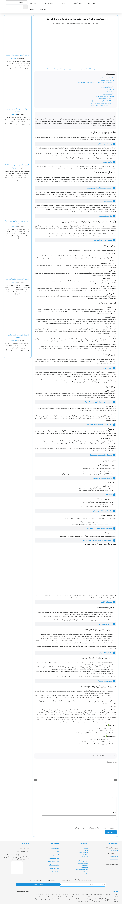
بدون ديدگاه (56, 68)
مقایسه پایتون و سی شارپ (107, 78)
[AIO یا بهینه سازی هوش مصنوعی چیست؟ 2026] (18, 144)
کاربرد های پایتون (107, 94)
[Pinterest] (45, 756)
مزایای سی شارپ (107, 84)
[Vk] (42, 756)
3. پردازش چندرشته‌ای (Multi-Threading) (101, 103)
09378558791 (114, 859)
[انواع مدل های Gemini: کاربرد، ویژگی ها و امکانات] (18, 314)
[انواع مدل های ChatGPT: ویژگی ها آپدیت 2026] (18, 258)
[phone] (11, 894)
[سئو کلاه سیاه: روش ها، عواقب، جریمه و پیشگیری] (18, 88)
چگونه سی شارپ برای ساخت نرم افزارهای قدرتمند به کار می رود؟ (94, 82)
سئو (58, 851)
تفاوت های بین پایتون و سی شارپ (105, 96)
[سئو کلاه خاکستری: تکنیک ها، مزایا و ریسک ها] (18, 34)
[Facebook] (64, 756)
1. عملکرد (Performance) (105, 98)
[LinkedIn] (56, 756)
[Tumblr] (48, 756)
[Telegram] (50, 756)
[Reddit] (58, 756)
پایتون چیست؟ (110, 89)
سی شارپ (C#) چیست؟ (107, 80)
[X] (61, 756)
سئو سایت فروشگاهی (53, 861)
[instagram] (21, 894)
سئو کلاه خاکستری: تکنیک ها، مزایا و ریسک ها (18, 55)
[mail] (13, 894)
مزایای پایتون (109, 91)
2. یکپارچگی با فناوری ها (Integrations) (102, 101)
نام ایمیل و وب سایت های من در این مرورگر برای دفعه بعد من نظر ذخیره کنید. (94, 828)
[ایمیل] (37, 756)
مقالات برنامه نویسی (83, 68)
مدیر (101, 68)
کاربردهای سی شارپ (106, 87)
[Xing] (40, 756)
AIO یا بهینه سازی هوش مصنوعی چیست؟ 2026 (17, 165)
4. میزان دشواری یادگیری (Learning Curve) (101, 105)
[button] (52, 9)
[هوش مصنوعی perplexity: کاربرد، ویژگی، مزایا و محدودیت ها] (18, 200)
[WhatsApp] (53, 756)
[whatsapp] (19, 894)
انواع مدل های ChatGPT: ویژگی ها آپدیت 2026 (18, 279)
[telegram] (16, 894)
